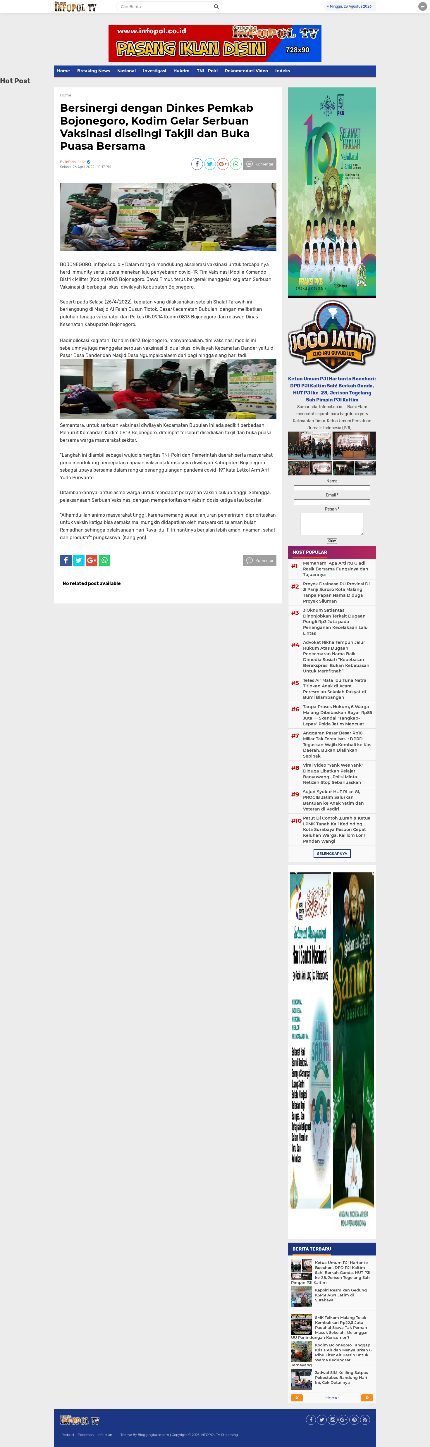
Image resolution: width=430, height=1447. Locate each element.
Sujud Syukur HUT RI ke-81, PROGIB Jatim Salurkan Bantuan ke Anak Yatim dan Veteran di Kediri (333, 800)
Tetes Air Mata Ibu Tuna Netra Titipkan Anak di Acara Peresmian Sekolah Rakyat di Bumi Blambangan (335, 689)
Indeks (282, 70)
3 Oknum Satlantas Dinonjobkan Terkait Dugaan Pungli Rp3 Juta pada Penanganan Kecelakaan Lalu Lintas (335, 622)
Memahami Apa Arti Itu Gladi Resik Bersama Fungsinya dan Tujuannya (335, 568)
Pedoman (86, 1435)
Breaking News (93, 70)
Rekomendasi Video (246, 70)
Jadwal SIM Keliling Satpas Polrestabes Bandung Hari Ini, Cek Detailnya (341, 1377)
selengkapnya (332, 853)
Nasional (126, 70)
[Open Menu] (422, 6)
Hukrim (181, 70)
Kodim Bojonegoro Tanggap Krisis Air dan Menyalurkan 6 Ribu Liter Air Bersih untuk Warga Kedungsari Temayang (331, 1355)
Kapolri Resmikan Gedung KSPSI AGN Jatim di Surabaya (341, 1295)
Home (63, 70)
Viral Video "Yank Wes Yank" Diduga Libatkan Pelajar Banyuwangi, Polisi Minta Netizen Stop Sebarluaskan (333, 774)
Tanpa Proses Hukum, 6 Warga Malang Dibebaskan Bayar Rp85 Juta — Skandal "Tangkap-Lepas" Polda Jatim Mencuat (337, 715)
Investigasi (154, 70)
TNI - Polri (207, 70)
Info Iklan (104, 1435)
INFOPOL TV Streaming (219, 1435)
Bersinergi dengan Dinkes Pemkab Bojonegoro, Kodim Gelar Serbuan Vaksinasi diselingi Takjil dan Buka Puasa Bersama (156, 126)
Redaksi (67, 1435)
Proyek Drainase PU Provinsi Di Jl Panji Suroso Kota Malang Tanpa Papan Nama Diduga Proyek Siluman (336, 592)
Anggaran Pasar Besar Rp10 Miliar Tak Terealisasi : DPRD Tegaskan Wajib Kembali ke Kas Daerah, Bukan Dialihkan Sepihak (337, 744)
